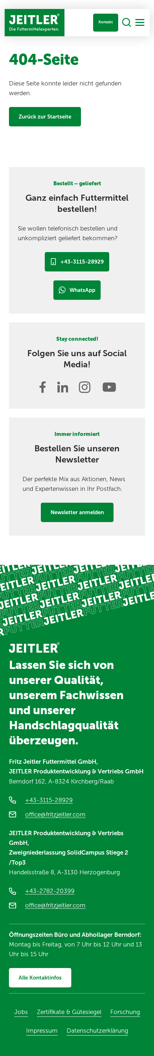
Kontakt (105, 22)
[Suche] (126, 22)
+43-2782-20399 (49, 890)
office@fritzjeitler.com (55, 814)
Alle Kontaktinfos (40, 977)
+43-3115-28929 (82, 262)
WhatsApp (82, 290)
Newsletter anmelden (77, 512)
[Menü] (140, 22)
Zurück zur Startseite (45, 116)
